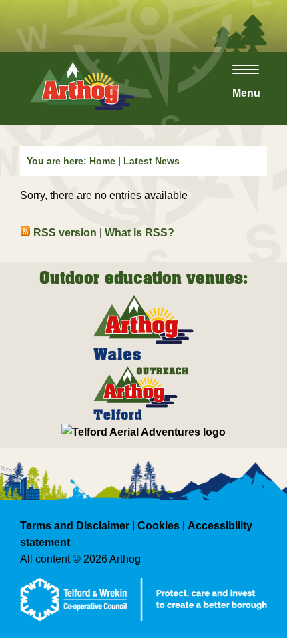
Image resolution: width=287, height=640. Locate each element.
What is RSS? (139, 232)
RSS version (64, 232)
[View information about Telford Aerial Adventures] (143, 432)
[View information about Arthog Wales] (143, 361)
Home (102, 160)
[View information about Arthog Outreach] (143, 420)
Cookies (158, 525)
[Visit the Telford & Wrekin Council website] (143, 634)
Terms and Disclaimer (74, 525)
